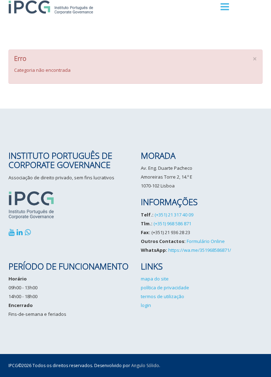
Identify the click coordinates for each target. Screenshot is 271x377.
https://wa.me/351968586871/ (199, 250)
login (146, 305)
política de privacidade (165, 287)
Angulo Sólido (145, 365)
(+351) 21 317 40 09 (174, 214)
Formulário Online (206, 241)
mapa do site (155, 279)
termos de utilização (162, 296)
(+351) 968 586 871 (172, 223)
